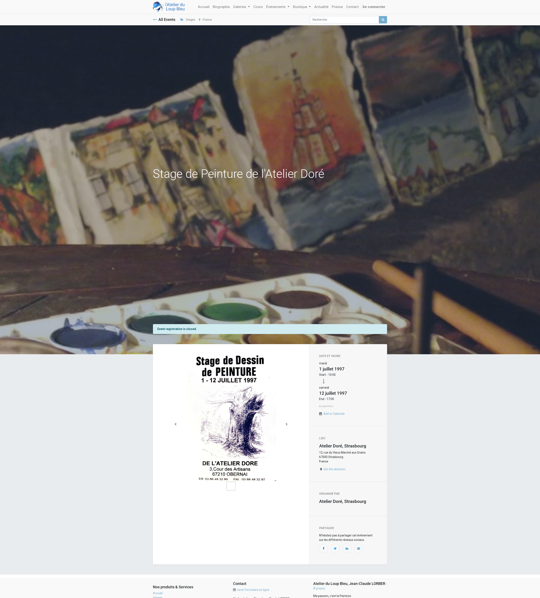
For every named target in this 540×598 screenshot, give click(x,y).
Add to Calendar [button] (334, 413)
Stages (190, 19)
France (207, 19)
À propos (319, 588)
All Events (166, 20)
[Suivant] (286, 424)
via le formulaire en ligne (253, 589)
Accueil (158, 593)
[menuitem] (203, 7)
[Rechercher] (383, 19)
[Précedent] (175, 424)
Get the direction (335, 469)
